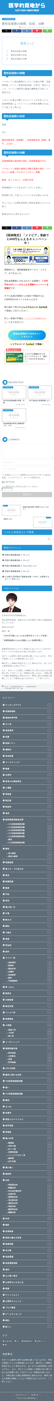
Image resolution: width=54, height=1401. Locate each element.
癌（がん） (27, 987)
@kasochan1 (8, 627)
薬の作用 (27, 1138)
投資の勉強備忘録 (12, 555)
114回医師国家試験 (29, 843)
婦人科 (29, 1036)
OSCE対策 (27, 1068)
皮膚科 (29, 972)
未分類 (27, 1250)
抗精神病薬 (29, 1152)
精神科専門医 (27, 718)
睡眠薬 (29, 1143)
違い (27, 1087)
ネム (17, 1341)
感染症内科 (29, 1203)
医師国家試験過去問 (28, 820)
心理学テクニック (27, 1301)
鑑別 (27, 1100)
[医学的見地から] (27, 12)
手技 (27, 894)
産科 (27, 951)
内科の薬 (29, 1146)
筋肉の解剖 (29, 856)
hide (30, 44)
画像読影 (27, 862)
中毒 (27, 913)
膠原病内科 (29, 1209)
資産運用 (27, 730)
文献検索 (27, 1000)
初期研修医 (27, 711)
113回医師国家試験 (29, 827)
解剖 (27, 849)
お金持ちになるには (27, 1282)
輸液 (27, 888)
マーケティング (27, 762)
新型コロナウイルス (27, 1119)
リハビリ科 (27, 1012)
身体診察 (27, 756)
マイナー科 (28, 958)
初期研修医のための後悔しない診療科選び (23, 640)
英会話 (27, 945)
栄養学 (27, 1113)
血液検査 (27, 1231)
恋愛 (27, 737)
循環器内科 (29, 1197)
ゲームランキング (27, 1314)
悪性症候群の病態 (19, 51)
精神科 (29, 965)
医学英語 (29, 1053)
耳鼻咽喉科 (29, 981)
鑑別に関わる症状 (27, 1075)
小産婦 (28, 1025)
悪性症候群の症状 (19, 55)
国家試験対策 (28, 1048)
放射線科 (29, 975)
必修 (29, 1059)
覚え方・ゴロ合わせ (27, 869)
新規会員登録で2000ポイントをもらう (27, 335)
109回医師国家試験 (27, 1081)
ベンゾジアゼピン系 (29, 1155)
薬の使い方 (27, 907)
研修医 (27, 1132)
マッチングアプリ (27, 705)
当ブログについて (21, 1395)
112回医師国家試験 (29, 830)
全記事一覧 (34, 1395)
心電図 (27, 788)
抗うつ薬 (29, 1149)
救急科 (27, 807)
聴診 (27, 1225)
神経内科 (29, 1206)
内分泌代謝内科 (29, 1191)
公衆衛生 (29, 1056)
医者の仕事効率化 (27, 781)
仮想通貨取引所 (27, 1341)
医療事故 (27, 1019)
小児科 (29, 1033)
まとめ (27, 1106)
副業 (27, 1288)
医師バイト (27, 743)
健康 (27, 769)
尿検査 (27, 794)
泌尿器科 (29, 962)
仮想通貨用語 (27, 1263)
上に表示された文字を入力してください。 (21, 486)
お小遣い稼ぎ (27, 1276)
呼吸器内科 (29, 1185)
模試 (29, 839)
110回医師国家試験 (8, 19)
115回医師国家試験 (29, 824)
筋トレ (27, 1327)
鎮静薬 (29, 1158)
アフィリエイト (27, 1295)
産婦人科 (29, 1030)
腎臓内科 (29, 1188)
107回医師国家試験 (27, 1094)
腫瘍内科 (29, 1212)
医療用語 (27, 1244)
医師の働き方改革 (27, 1238)
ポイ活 (27, 724)
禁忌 (27, 875)
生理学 (27, 775)
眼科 (29, 978)
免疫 (27, 813)
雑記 (27, 1320)
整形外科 (29, 969)
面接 (27, 939)
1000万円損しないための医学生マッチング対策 (25, 636)
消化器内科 (29, 1200)
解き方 (27, 920)
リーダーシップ (27, 1042)
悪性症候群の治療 (19, 59)
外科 (27, 1218)
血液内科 (29, 1194)
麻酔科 (27, 749)
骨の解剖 (29, 853)
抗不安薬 (29, 1161)
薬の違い (27, 1167)
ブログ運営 (27, 1308)
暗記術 (27, 800)
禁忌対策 (27, 1006)
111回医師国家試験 (29, 833)
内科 (28, 1180)
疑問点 (27, 993)
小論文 (27, 932)
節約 (27, 1269)
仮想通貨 (27, 1257)
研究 (27, 901)
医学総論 (29, 1062)
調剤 (27, 926)
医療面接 (27, 881)
